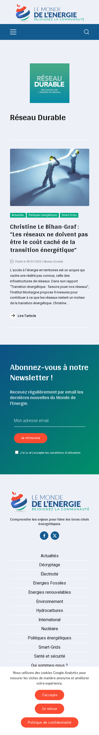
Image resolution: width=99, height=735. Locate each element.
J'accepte (50, 695)
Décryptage (49, 565)
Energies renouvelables (49, 592)
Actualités (18, 215)
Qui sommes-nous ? (49, 665)
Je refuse (49, 709)
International (49, 619)
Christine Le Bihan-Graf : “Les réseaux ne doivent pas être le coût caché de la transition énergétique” (49, 238)
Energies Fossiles (49, 583)
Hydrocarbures (49, 610)
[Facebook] (44, 537)
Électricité (49, 574)
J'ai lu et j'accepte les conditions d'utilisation (50, 453)
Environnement (49, 601)
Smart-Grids (69, 215)
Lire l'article (27, 316)
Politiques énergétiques (43, 215)
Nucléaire (49, 628)
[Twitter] (55, 537)
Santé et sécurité (49, 656)
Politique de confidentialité (50, 722)
